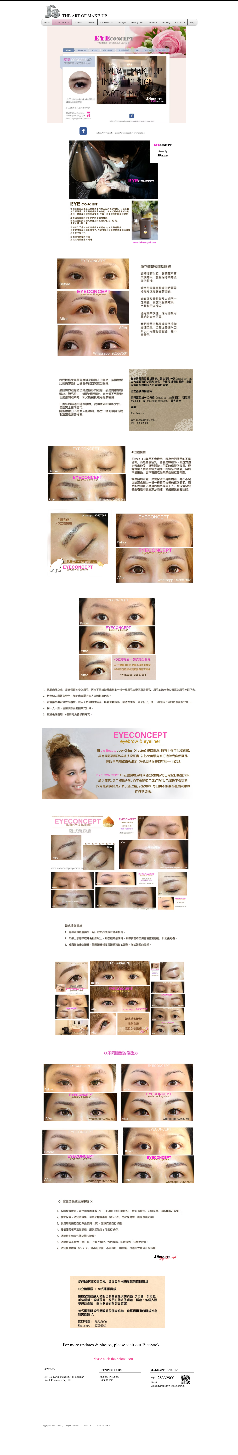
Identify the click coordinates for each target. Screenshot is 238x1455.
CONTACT (89, 1425)
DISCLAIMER (103, 1425)
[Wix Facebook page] (83, 131)
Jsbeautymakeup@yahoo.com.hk (168, 1385)
